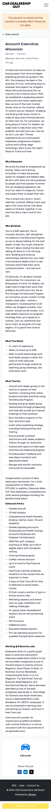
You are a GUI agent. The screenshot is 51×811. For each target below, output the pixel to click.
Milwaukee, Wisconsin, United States (21, 58)
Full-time (21, 54)
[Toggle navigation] (46, 5)
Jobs (21, 785)
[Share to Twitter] (31, 772)
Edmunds (9, 54)
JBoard (32, 794)
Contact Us (33, 785)
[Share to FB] (19, 772)
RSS (14, 785)
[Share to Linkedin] (25, 772)
